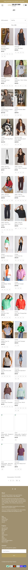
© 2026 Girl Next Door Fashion (9, 561)
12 (9, 53)
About (3, 537)
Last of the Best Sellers (7, 540)
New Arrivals (5, 528)
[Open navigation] (2, 5)
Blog (3, 516)
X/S (2, 200)
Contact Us (4, 520)
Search (3, 522)
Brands (3, 530)
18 (4, 56)
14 (12, 53)
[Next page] (19, 480)
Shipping (4, 517)
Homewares (4, 535)
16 (2, 56)
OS (2, 172)
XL (25, 85)
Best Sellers (4, 529)
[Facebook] (12, 489)
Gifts (3, 533)
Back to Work (5, 542)
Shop (3, 532)
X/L (12, 200)
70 (16, 480)
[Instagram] (15, 489)
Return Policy (5, 519)
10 (7, 53)
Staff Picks (4, 539)
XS (15, 85)
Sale (3, 536)
